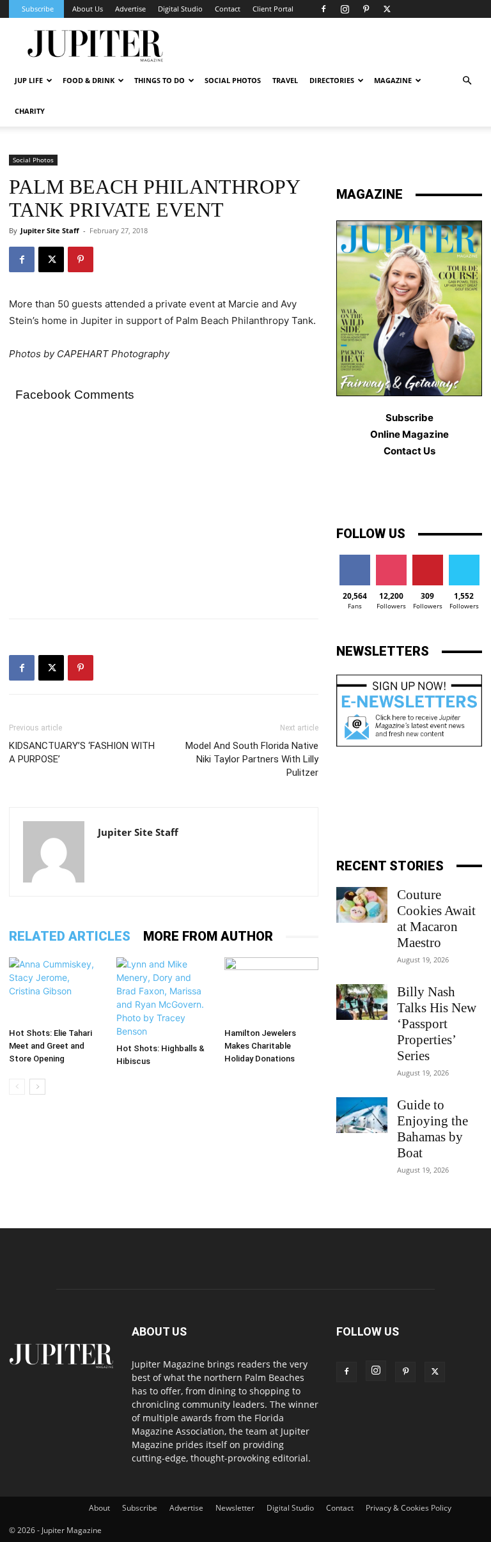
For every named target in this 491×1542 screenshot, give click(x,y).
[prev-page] (17, 1087)
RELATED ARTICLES (69, 936)
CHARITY (30, 111)
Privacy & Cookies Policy (408, 1507)
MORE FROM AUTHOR (208, 936)
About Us (87, 8)
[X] (386, 9)
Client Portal (273, 8)
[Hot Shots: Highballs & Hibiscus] (163, 997)
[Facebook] (323, 9)
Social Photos (233, 80)
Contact (227, 8)
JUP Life (29, 80)
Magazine (393, 80)
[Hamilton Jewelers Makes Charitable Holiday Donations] (271, 989)
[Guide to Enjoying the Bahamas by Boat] (361, 1115)
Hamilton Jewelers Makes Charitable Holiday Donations (260, 1045)
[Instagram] (344, 9)
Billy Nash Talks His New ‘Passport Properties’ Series (436, 1023)
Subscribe (38, 8)
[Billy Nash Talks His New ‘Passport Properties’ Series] (361, 1002)
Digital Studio (180, 8)
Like (354, 559)
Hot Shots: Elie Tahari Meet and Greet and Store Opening (50, 1045)
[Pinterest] (365, 9)
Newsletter (234, 1507)
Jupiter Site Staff (49, 230)
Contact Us (409, 451)
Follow (391, 559)
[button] (466, 81)
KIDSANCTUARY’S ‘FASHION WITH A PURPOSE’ (82, 752)
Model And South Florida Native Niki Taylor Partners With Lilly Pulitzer (251, 759)
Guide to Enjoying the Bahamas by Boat (432, 1128)
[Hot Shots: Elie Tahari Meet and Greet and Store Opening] (56, 989)
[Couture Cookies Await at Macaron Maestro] (361, 905)
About (99, 1507)
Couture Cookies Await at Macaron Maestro (436, 918)
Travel (285, 80)
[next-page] (37, 1087)
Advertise (130, 8)
